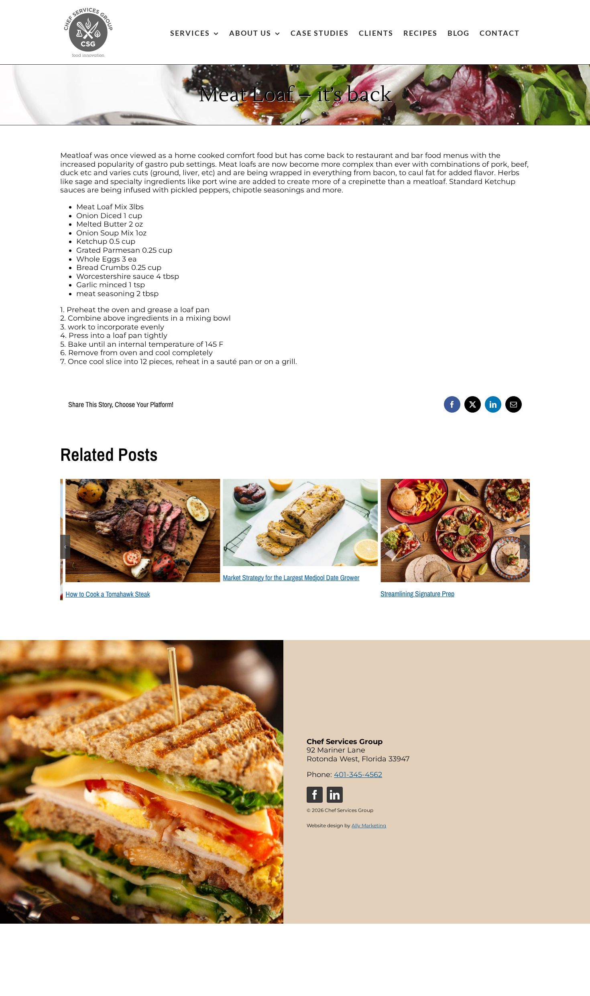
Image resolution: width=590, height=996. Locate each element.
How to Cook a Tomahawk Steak (102, 594)
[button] (65, 540)
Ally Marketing (369, 811)
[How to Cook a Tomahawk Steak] (137, 483)
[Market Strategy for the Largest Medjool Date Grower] (295, 483)
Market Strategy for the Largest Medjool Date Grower (286, 578)
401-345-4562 (358, 759)
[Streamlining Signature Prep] (452, 483)
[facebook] (315, 780)
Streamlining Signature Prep (412, 594)
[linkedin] (335, 780)
